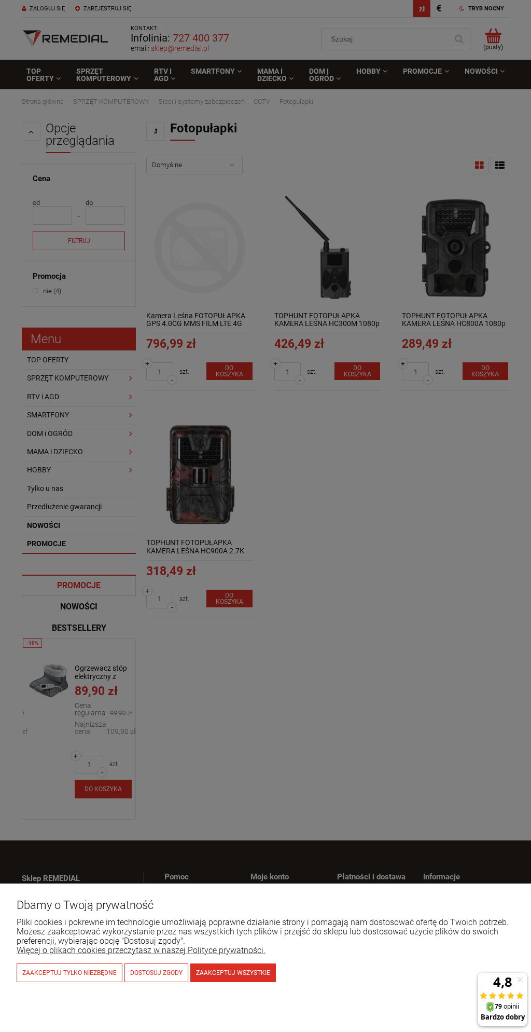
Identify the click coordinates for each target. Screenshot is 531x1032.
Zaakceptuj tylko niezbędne (69, 972)
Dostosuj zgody (156, 972)
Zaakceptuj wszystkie (233, 972)
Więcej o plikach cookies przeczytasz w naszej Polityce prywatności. (141, 950)
